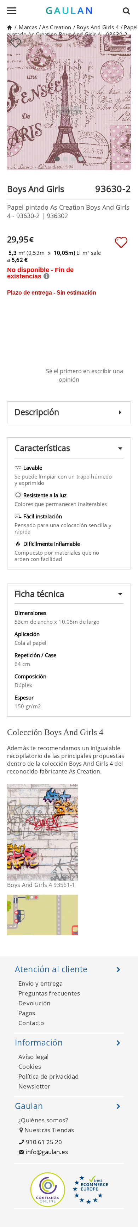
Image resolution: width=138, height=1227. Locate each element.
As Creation (56, 27)
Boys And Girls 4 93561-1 (41, 885)
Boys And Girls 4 (97, 27)
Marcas (28, 27)
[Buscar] (128, 11)
